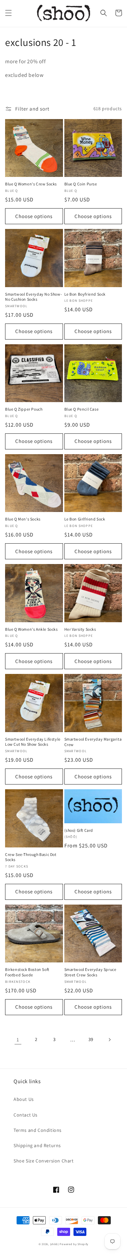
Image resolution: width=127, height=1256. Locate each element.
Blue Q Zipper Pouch (23, 409)
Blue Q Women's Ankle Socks (31, 629)
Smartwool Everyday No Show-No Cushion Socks (33, 297)
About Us (24, 1099)
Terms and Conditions (38, 1130)
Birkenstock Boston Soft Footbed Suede (27, 972)
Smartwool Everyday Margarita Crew (93, 742)
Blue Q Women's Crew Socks (31, 183)
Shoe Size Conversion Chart (44, 1161)
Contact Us (26, 1115)
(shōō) (55, 1244)
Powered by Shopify (74, 1244)
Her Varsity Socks (80, 629)
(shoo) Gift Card (78, 830)
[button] (8, 12)
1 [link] (18, 1039)
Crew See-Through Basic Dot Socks (31, 857)
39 (90, 1039)
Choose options (33, 216)
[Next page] (109, 1039)
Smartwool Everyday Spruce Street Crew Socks (90, 972)
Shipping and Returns (37, 1145)
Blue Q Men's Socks (23, 519)
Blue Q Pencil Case (81, 409)
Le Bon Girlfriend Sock (84, 519)
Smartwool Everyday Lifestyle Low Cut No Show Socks (33, 742)
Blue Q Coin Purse (80, 183)
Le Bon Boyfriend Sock (85, 294)
